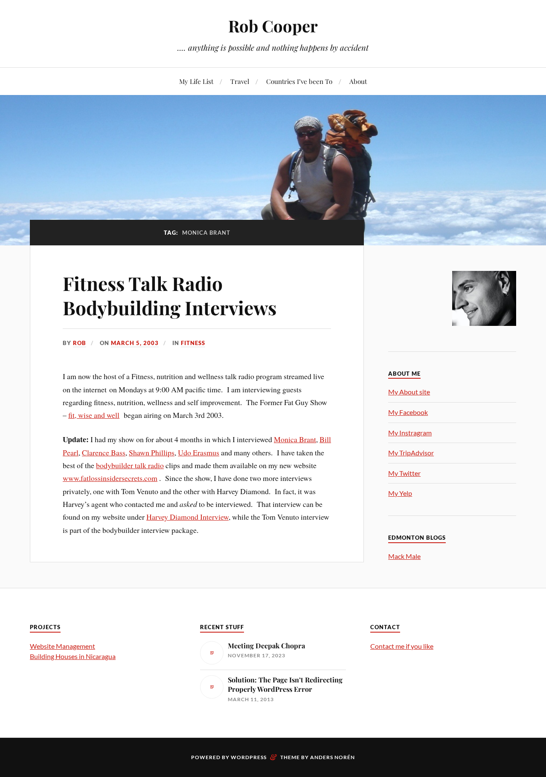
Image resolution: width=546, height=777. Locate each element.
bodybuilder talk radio (130, 465)
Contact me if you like (401, 646)
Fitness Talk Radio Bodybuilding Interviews (169, 295)
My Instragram (410, 433)
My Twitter (404, 473)
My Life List (196, 81)
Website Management (62, 646)
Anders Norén (332, 757)
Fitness (193, 343)
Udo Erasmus (198, 452)
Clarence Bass (103, 452)
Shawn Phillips (151, 452)
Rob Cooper (273, 26)
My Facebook (408, 412)
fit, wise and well (93, 415)
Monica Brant (295, 439)
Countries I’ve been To (299, 81)
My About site (409, 392)
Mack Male (404, 556)
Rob (79, 343)
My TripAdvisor (411, 453)
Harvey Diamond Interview (187, 517)
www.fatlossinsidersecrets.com (110, 478)
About (358, 81)
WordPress (249, 757)
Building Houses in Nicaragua (73, 656)
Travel (239, 81)
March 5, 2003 (135, 343)
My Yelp (400, 493)
